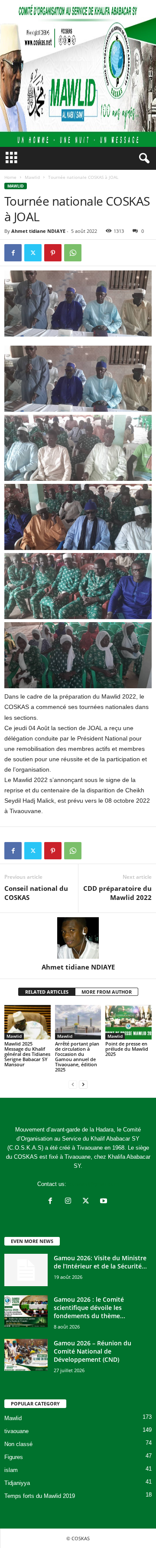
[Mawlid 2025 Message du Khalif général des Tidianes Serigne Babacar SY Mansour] (27, 1022)
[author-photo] (78, 938)
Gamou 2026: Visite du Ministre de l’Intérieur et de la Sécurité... (100, 1262)
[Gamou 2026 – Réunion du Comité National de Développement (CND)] (26, 1355)
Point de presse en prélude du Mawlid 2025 (126, 1048)
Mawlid (32, 177)
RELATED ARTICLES (46, 992)
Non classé (18, 1444)
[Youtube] (105, 1201)
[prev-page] (72, 1084)
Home (10, 177)
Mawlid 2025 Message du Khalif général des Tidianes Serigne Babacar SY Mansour (27, 1054)
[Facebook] (13, 252)
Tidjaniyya (17, 1483)
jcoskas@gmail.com (93, 1184)
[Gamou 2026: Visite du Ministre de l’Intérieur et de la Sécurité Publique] (26, 1270)
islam (11, 1470)
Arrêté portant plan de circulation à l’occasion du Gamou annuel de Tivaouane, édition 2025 (77, 1056)
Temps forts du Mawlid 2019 (39, 1496)
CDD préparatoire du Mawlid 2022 (117, 893)
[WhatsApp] (72, 252)
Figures (13, 1457)
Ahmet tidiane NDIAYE (38, 231)
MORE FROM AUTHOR (106, 992)
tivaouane (16, 1431)
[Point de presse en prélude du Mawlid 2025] (128, 1022)
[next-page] (83, 1084)
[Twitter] (33, 252)
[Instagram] (70, 1201)
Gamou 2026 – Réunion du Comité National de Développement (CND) (92, 1351)
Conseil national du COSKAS (36, 893)
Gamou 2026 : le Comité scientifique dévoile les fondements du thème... (89, 1307)
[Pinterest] (53, 252)
